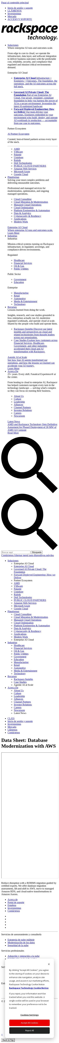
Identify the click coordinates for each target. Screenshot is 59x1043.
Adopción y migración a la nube (23, 956)
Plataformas (13, 177)
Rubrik (17, 160)
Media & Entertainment (25, 301)
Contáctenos (7, 555)
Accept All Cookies (29, 1022)
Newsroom (19, 416)
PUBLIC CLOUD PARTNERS (30, 166)
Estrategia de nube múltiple (21, 939)
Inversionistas (14, 908)
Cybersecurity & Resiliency (27, 216)
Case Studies (35, 346)
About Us (19, 396)
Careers (17, 413)
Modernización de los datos (21, 942)
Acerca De (13, 371)
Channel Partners (22, 407)
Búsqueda (36, 552)
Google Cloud (21, 174)
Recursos (12, 307)
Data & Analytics (22, 213)
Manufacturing (21, 293)
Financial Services (23, 263)
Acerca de (13, 899)
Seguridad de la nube (18, 945)
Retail (17, 295)
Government (20, 279)
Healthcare (19, 260)
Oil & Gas (19, 266)
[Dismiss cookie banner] (49, 964)
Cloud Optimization (24, 207)
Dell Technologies (23, 163)
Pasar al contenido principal (15, 2)
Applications (20, 219)
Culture (17, 399)
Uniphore (18, 157)
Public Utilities (21, 268)
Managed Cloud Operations (27, 204)
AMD (17, 149)
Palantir (17, 154)
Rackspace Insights (34, 333)
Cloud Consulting (22, 199)
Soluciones (13, 45)
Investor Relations (23, 410)
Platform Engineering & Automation (32, 210)
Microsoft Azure (22, 171)
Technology (20, 304)
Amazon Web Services (25, 168)
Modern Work (21, 221)
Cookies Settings (29, 1015)
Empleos (12, 905)
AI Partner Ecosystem (18, 134)
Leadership (19, 401)
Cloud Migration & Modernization (31, 202)
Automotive (20, 298)
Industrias (12, 235)
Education (19, 282)
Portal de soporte (16, 902)
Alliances (18, 404)
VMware (18, 151)
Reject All (29, 1030)
